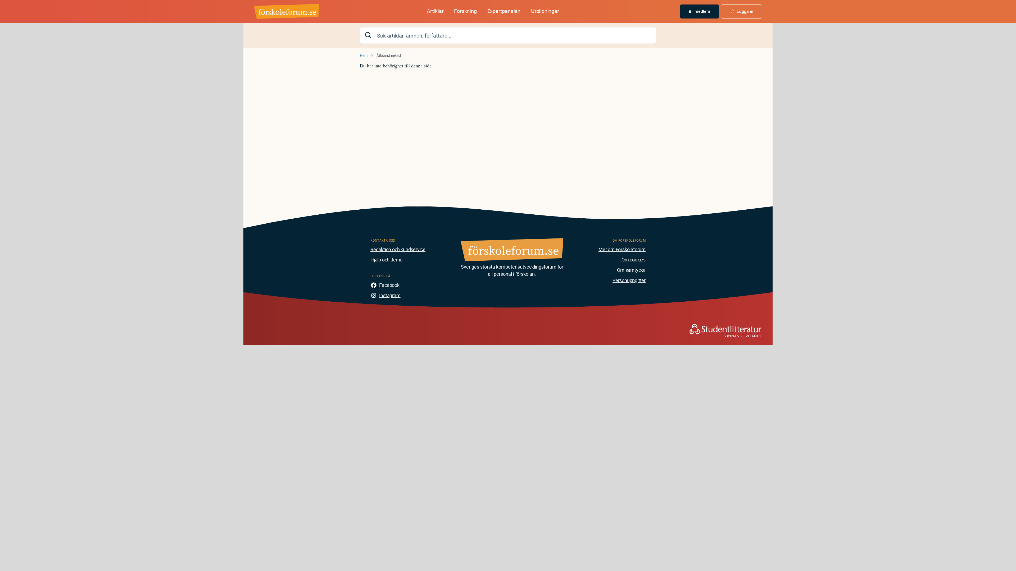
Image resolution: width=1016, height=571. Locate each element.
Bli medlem (699, 11)
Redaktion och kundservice (397, 249)
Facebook (389, 285)
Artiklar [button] (435, 11)
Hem (363, 55)
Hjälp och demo (386, 259)
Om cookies (634, 259)
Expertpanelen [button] (503, 11)
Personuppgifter (629, 280)
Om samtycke (631, 270)
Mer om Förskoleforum (622, 249)
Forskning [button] (465, 11)
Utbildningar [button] (545, 11)
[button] (741, 11)
